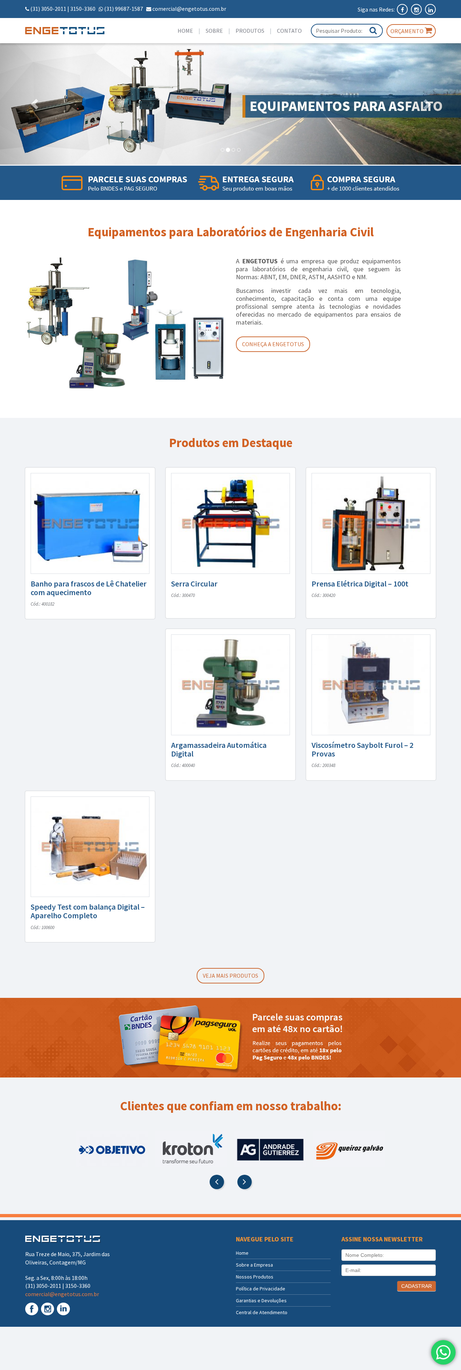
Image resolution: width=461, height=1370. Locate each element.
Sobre (214, 30)
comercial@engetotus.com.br (189, 8)
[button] (34, 104)
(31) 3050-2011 (48, 8)
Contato (289, 30)
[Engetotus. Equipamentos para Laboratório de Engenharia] (72, 30)
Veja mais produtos (230, 975)
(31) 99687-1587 (123, 8)
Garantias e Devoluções (261, 1300)
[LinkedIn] (430, 9)
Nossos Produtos (254, 1276)
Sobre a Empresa (254, 1265)
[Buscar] (373, 30)
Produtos (250, 30)
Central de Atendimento (261, 1312)
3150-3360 (82, 8)
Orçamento (407, 31)
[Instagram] (417, 9)
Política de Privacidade (260, 1288)
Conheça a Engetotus (273, 344)
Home (185, 30)
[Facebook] (403, 9)
